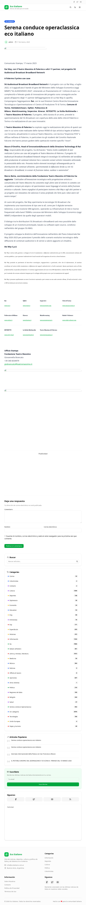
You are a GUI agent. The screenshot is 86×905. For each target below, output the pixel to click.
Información (49, 858)
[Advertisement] (43, 470)
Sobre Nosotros (9, 881)
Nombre (7, 527)
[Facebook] (74, 2)
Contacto (7, 885)
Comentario (8, 509)
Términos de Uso (10, 891)
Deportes (48, 861)
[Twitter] (77, 2)
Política (47, 868)
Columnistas (49, 871)
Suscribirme (43, 784)
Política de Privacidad (11, 888)
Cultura (47, 865)
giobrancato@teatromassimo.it (18, 364)
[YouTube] (81, 2)
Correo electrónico (50, 527)
